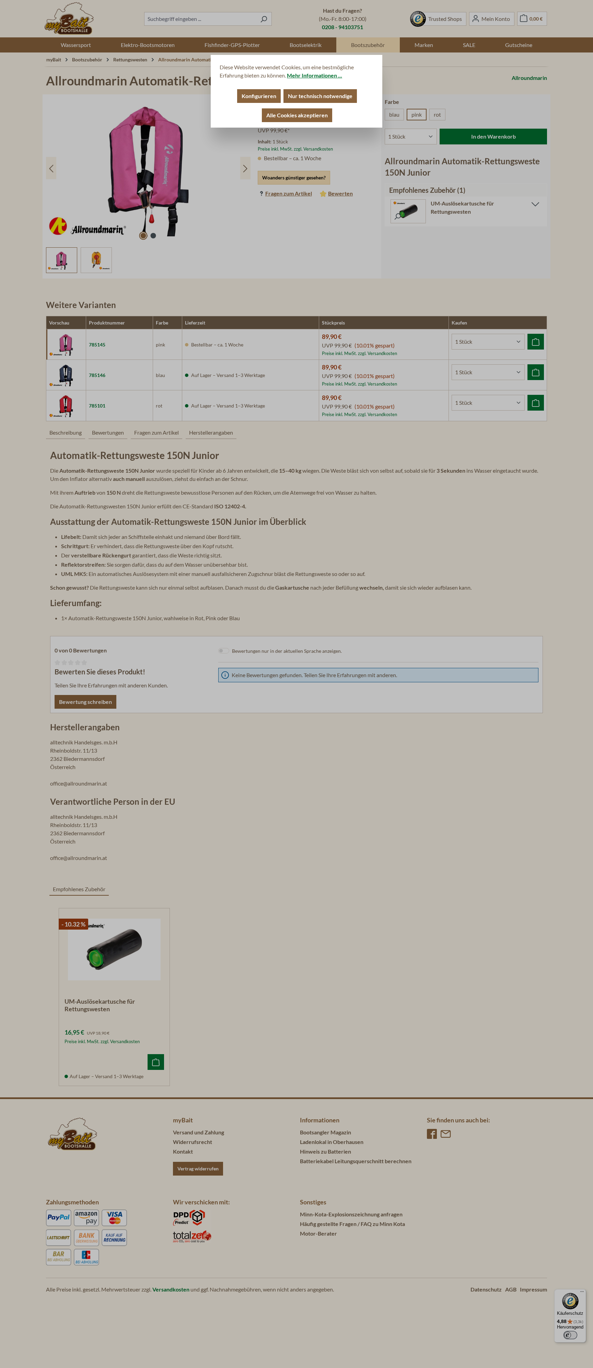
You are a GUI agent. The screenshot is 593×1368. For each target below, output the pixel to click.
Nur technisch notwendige (320, 96)
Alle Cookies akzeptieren (297, 115)
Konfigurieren (259, 96)
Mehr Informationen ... (314, 75)
